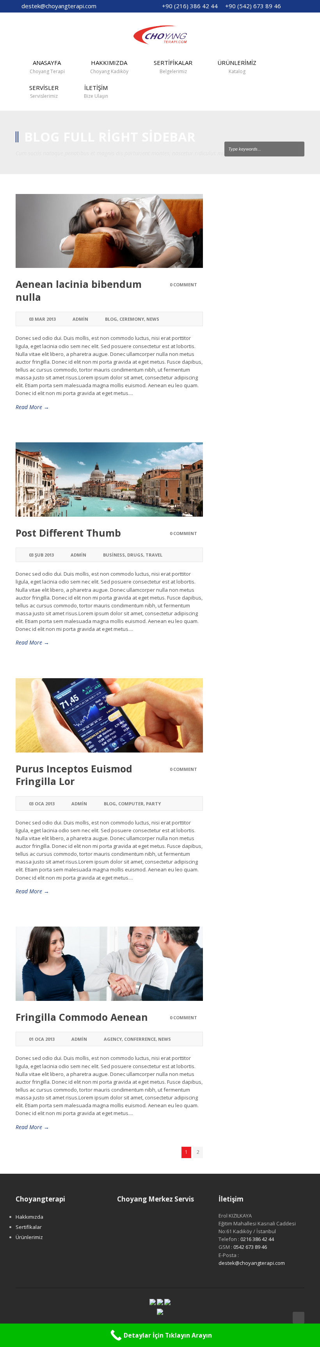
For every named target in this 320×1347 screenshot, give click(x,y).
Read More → (32, 407)
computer (131, 803)
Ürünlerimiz (29, 1237)
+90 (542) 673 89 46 (253, 6)
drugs (135, 555)
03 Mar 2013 (42, 319)
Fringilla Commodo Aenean (82, 1017)
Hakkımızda (29, 1216)
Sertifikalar (29, 1226)
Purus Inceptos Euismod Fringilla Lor (74, 775)
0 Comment (183, 284)
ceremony (131, 319)
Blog (111, 319)
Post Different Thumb (68, 532)
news (152, 319)
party (153, 803)
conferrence (140, 1039)
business (114, 555)
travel (154, 555)
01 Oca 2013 (42, 1039)
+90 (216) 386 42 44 (190, 6)
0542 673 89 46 (250, 1246)
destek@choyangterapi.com (58, 6)
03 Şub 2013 (41, 555)
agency (113, 1039)
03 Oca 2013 (42, 803)
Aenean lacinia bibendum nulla (79, 290)
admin (80, 319)
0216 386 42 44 (257, 1239)
